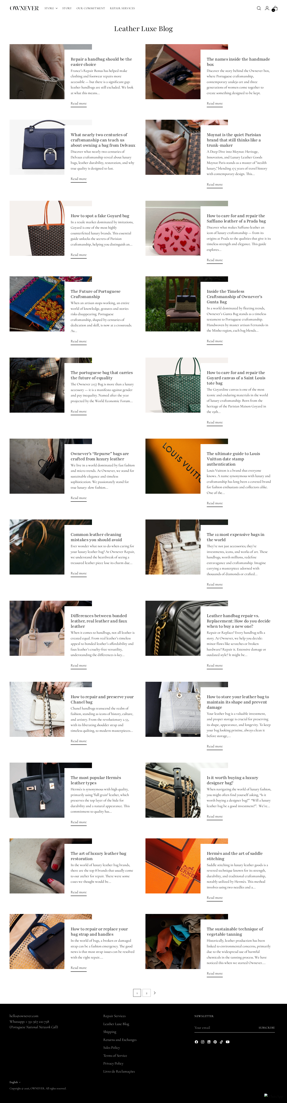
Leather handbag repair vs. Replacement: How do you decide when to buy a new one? (239, 621)
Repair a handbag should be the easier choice (101, 61)
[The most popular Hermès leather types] (51, 796)
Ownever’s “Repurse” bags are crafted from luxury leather (100, 456)
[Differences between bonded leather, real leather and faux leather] (51, 636)
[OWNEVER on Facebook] (196, 1043)
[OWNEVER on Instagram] (203, 1043)
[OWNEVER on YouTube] (228, 1043)
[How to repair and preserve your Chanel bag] (51, 715)
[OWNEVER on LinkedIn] (209, 1043)
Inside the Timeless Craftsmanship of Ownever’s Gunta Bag (234, 296)
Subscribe (267, 1027)
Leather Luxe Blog (116, 1024)
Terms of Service (115, 1055)
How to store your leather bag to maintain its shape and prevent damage (238, 702)
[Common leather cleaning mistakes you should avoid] (51, 549)
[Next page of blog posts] (154, 993)
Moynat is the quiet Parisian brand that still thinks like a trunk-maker (234, 140)
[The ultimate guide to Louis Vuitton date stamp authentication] (186, 474)
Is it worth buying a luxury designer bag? (232, 780)
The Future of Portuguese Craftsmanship (95, 294)
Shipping (109, 1031)
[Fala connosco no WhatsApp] (273, 1096)
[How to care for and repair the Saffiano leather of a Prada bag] (186, 234)
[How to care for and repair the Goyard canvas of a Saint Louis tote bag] (186, 393)
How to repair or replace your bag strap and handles (99, 931)
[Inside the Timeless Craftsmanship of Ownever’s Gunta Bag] (186, 312)
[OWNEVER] (24, 8)
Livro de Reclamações (119, 1071)
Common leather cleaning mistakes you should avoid (96, 537)
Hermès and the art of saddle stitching (235, 856)
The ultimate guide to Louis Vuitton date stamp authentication (233, 459)
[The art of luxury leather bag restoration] (51, 868)
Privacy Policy (113, 1063)
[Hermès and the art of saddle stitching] (186, 871)
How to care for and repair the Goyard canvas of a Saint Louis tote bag (236, 378)
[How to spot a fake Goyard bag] (51, 231)
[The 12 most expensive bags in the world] (186, 555)
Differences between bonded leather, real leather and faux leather (99, 621)
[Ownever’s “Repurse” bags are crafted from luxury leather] (51, 472)
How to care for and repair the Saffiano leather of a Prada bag (236, 218)
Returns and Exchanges (119, 1039)
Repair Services (114, 1016)
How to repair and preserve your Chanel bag (102, 699)
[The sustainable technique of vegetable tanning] (186, 947)
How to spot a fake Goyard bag (100, 216)
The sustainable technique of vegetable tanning (235, 931)
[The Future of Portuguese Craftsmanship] (51, 312)
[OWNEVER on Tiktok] (221, 1043)
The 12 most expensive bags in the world (235, 537)
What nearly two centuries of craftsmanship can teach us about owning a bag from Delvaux (103, 140)
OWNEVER (37, 1088)
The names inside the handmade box (238, 61)
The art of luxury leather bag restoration (98, 856)
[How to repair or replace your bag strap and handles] (51, 944)
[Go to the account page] (267, 8)
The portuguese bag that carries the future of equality (102, 375)
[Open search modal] (259, 8)
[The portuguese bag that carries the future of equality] (51, 388)
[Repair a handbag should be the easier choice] (51, 77)
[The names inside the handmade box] (186, 77)
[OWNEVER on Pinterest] (215, 1043)
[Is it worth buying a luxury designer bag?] (186, 793)
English (14, 1082)
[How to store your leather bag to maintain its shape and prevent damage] (186, 717)
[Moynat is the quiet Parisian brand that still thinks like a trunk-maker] (186, 155)
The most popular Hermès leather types (96, 780)
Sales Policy (111, 1047)
